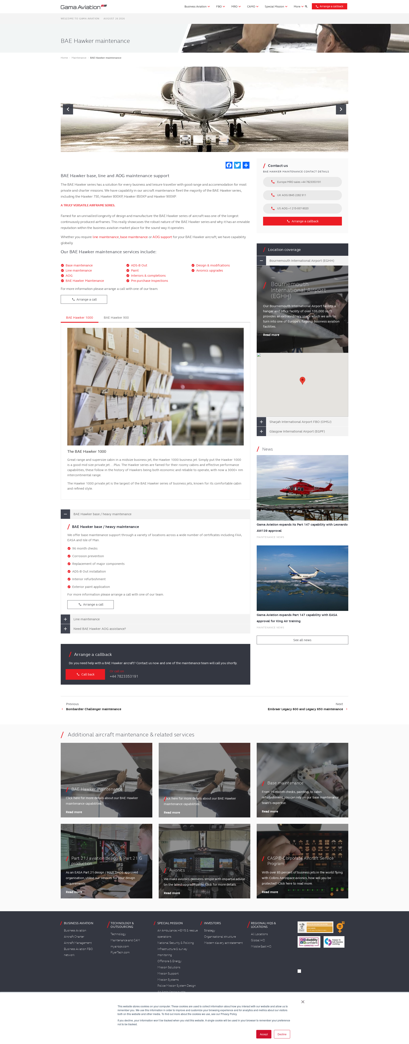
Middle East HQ (261, 946)
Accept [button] (264, 1034)
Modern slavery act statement (223, 943)
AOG (69, 275)
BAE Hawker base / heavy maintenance (102, 514)
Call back (85, 674)
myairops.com (120, 946)
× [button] (302, 1000)
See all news (302, 640)
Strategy (209, 930)
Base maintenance (79, 265)
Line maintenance (79, 270)
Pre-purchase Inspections (149, 281)
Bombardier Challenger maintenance (93, 709)
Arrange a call (84, 299)
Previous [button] (68, 109)
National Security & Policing (175, 943)
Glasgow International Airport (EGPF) (297, 431)
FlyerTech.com (120, 952)
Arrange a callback (329, 6)
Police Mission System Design (176, 986)
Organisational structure (220, 936)
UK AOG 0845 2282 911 (288, 195)
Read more (271, 335)
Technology (118, 934)
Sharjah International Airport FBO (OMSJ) (300, 422)
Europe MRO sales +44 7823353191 (296, 182)
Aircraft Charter (74, 936)
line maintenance (106, 237)
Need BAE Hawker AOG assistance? (99, 629)
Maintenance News (270, 537)
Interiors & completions (148, 275)
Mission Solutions (168, 967)
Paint (135, 270)
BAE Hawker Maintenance (85, 281)
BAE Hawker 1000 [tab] (79, 317)
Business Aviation (75, 930)
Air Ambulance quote (171, 992)
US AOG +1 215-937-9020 (289, 208)
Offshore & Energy (169, 961)
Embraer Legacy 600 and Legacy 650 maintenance (305, 709)
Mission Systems (168, 980)
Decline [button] (282, 1034)
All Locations (259, 934)
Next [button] (341, 109)
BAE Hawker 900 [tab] (116, 317)
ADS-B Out (139, 265)
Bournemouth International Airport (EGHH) (301, 261)
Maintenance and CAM (125, 940)
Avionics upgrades (209, 270)
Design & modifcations (213, 265)
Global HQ (258, 940)
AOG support (162, 237)
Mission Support (168, 973)
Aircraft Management (78, 943)
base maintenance (134, 237)
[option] (204, 109)
